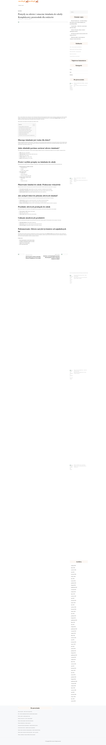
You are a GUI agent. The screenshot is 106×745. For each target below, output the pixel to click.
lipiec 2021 (73, 661)
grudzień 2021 (73, 650)
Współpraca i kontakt (21, 5)
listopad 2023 (73, 618)
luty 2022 (72, 646)
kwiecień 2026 (73, 574)
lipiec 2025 (73, 594)
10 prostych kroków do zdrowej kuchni (74, 56)
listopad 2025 (73, 585)
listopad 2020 (73, 679)
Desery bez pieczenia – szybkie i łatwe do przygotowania (25, 711)
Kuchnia (20, 11)
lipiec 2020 (73, 687)
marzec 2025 (73, 602)
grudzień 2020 (73, 677)
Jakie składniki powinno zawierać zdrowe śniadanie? (25, 127)
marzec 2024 (73, 611)
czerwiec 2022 (73, 637)
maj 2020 (72, 692)
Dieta (71, 69)
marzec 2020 (73, 696)
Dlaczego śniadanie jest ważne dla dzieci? (24, 126)
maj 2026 (72, 572)
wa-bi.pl (53, 741)
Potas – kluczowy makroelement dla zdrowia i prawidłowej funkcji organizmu (27, 713)
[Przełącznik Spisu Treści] (33, 125)
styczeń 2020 (73, 701)
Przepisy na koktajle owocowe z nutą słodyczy (79, 464)
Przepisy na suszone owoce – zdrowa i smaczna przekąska (25, 718)
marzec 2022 (73, 644)
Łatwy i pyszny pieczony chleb (24, 244)
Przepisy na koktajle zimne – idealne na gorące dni (24, 723)
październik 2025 (74, 587)
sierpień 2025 (73, 591)
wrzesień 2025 (73, 589)
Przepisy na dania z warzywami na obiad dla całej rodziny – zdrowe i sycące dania (28, 732)
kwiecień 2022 (73, 642)
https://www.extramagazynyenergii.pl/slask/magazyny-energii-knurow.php (79, 272)
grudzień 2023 (73, 615)
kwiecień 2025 (73, 600)
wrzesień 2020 (73, 683)
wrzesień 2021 (73, 657)
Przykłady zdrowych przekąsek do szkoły (24, 132)
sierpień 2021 (73, 659)
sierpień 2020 (73, 685)
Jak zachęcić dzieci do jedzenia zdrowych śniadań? (25, 131)
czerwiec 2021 (73, 663)
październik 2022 (74, 628)
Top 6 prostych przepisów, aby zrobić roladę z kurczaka (27, 240)
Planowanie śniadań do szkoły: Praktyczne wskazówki (25, 130)
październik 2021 (74, 655)
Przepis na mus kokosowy (73, 53)
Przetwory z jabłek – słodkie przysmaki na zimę (24, 716)
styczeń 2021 (73, 674)
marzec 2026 (73, 576)
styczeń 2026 (73, 580)
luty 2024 (72, 613)
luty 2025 (72, 604)
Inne (70, 72)
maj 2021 (72, 666)
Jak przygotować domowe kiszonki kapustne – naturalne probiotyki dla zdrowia (28, 725)
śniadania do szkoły (35, 121)
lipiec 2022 (73, 635)
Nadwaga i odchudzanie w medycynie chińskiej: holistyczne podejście (26, 734)
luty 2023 (72, 624)
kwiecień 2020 (73, 694)
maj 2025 (72, 598)
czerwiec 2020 (73, 690)
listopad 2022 (73, 626)
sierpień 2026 (73, 565)
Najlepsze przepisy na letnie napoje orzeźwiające (76, 49)
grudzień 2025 (73, 583)
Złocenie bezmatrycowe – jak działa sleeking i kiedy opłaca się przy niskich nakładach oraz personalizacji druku (78, 22)
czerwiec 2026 (73, 569)
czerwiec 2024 (73, 607)
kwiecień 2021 (73, 668)
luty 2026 (72, 578)
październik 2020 (74, 681)
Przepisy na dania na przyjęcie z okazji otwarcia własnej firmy (25, 720)
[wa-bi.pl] (53, 1)
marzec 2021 (73, 670)
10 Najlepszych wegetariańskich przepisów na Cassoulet (27, 241)
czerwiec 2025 (73, 596)
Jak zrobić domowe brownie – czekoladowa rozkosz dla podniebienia (26, 727)
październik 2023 (74, 620)
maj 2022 (72, 639)
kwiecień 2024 (73, 609)
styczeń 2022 (73, 648)
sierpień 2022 (73, 633)
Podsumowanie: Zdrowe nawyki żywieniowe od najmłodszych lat (27, 135)
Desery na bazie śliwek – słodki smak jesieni (75, 51)
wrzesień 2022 (73, 631)
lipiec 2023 (73, 622)
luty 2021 (72, 672)
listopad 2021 (73, 652)
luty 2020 (72, 698)
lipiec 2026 (73, 567)
